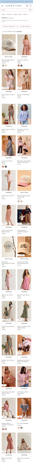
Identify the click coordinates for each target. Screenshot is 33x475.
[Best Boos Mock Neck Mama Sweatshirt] (24, 145)
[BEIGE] (3, 66)
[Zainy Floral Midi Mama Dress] (9, 215)
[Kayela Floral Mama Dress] (9, 311)
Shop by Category (9, 26)
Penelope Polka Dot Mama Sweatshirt (23, 361)
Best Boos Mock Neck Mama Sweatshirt (24, 161)
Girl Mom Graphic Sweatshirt (23, 392)
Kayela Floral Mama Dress (8, 327)
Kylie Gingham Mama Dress (8, 130)
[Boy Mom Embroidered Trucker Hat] (9, 246)
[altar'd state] (13, 5)
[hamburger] (2, 5)
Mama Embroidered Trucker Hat (8, 60)
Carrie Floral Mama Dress (23, 95)
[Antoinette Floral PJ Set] (9, 180)
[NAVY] (21, 66)
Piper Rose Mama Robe (7, 295)
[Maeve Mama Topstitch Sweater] (9, 408)
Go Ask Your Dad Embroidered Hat (22, 262)
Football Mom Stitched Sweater (22, 231)
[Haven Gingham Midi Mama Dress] (24, 311)
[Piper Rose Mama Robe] (9, 279)
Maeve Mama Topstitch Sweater (7, 424)
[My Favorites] (13, 36)
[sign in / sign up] (27, 5)
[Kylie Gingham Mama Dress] (9, 114)
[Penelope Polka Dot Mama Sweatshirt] (24, 345)
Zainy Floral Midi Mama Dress (7, 231)
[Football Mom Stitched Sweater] (24, 215)
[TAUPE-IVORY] (6, 429)
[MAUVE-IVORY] (3, 429)
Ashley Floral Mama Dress (8, 361)
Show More (16, 466)
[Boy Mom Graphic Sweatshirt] (24, 114)
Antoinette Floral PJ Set (8, 196)
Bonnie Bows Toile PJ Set (8, 95)
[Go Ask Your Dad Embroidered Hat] (24, 246)
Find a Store (19, 31)
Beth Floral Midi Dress (7, 458)
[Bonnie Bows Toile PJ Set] (9, 79)
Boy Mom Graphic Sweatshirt (23, 130)
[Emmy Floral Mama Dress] (24, 443)
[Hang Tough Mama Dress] (24, 279)
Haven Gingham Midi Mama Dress (24, 327)
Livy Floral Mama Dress (22, 60)
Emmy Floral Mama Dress (23, 458)
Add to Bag (8, 56)
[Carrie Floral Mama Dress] (24, 79)
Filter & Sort (24, 26)
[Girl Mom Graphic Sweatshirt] (24, 376)
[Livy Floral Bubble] (24, 408)
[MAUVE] (19, 66)
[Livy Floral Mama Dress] (24, 44)
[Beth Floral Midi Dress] (9, 443)
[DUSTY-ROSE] (6, 66)
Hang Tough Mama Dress (23, 295)
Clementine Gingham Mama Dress (8, 392)
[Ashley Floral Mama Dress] (9, 345)
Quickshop (24, 56)
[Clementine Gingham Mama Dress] (9, 376)
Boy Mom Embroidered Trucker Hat (8, 263)
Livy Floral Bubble (22, 423)
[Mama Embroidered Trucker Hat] (9, 44)
